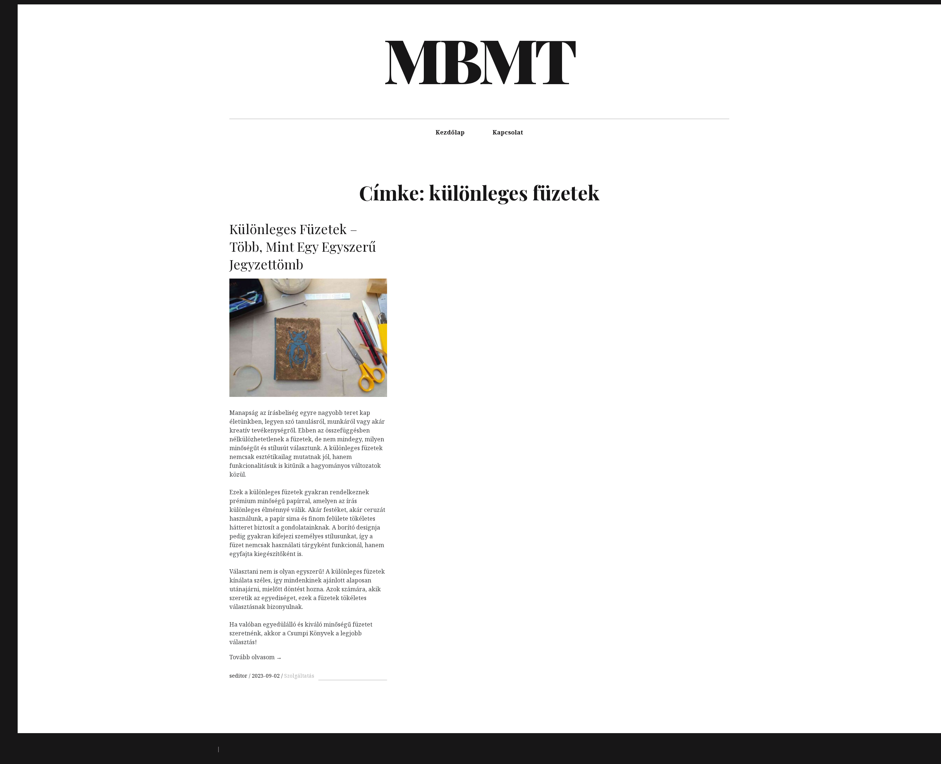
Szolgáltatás (299, 675)
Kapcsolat (508, 132)
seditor (239, 675)
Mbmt (478, 59)
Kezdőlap (450, 132)
